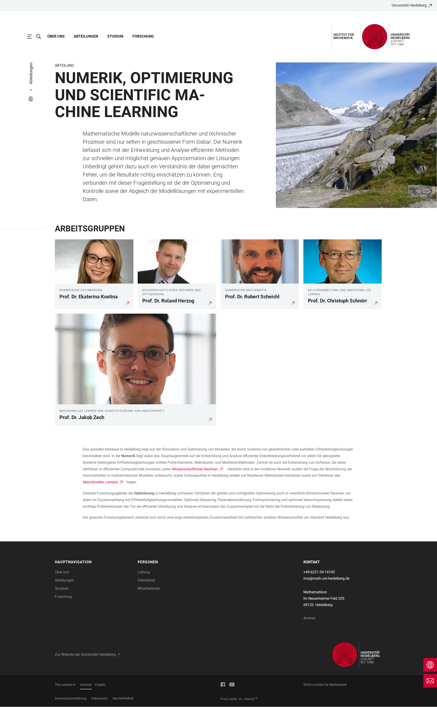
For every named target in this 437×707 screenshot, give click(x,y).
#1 (256, 698)
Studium (115, 36)
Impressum (99, 698)
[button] (94, 562)
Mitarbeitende (149, 588)
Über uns (56, 36)
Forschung (143, 36)
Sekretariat (146, 580)
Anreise (309, 618)
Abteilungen (86, 36)
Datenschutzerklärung (70, 698)
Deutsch (86, 685)
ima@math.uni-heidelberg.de (326, 578)
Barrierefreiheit (123, 698)
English (100, 685)
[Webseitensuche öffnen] (41, 36)
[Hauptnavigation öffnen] (31, 36)
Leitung (144, 572)
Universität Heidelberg (409, 5)
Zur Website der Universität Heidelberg (85, 654)
